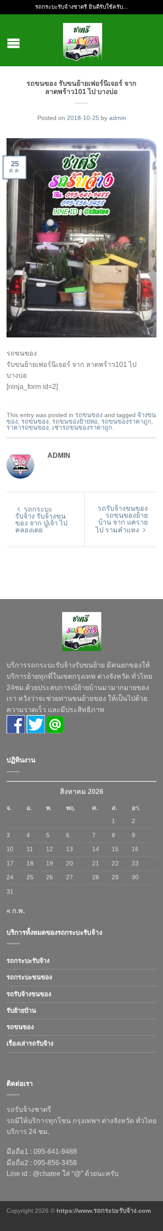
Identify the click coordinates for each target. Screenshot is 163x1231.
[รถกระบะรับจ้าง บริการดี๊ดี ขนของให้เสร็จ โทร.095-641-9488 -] (82, 40)
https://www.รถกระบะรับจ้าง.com (104, 1210)
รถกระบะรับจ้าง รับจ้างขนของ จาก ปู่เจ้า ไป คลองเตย (41, 519)
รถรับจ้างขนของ (29, 994)
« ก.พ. (16, 910)
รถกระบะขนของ (29, 977)
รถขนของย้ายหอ (75, 421)
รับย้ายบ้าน (21, 1010)
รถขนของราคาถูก (126, 421)
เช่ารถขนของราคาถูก (82, 427)
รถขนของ (89, 414)
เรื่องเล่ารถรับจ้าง (30, 1043)
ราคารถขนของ (28, 427)
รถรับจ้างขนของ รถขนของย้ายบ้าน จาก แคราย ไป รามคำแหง (122, 519)
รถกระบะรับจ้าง (28, 960)
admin (117, 117)
